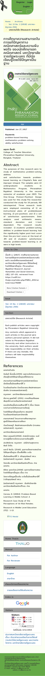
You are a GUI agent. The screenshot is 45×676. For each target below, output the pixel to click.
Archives (19, 21)
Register (20, 2)
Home (7, 21)
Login (29, 2)
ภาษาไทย (11, 578)
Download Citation (15, 292)
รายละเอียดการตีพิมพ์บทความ (20, 590)
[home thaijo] (22, 543)
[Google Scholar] (22, 603)
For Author (12, 555)
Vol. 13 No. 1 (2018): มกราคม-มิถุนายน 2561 (20, 26)
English (10, 573)
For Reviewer (13, 560)
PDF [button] (22, 124)
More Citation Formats (16, 288)
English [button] (27, 6)
